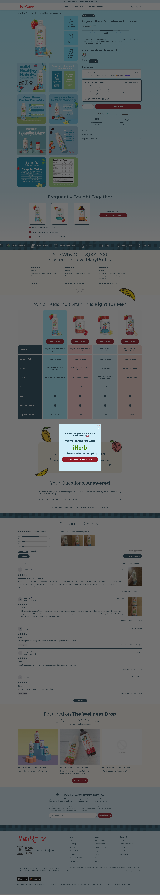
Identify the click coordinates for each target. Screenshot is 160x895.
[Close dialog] (98, 426)
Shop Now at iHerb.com (80, 459)
